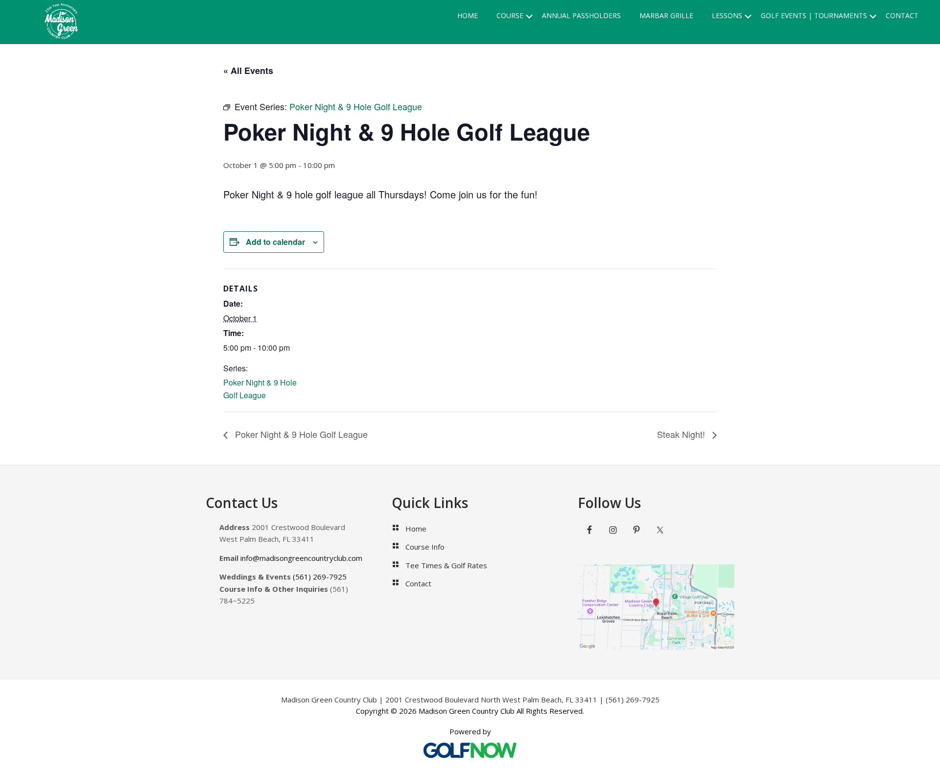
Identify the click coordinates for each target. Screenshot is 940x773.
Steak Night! (682, 434)
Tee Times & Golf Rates (446, 565)
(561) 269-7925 (320, 576)
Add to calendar (275, 241)
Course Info (425, 547)
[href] (656, 607)
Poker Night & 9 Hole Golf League (300, 434)
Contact (418, 583)
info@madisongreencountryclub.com (301, 558)
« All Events (248, 70)
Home (415, 528)
